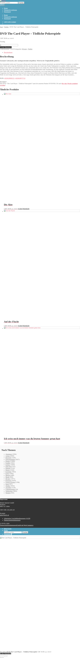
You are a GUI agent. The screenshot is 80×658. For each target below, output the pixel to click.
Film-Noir (8, 466)
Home (6, 8)
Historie (7, 468)
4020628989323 (9, 78)
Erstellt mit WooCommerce (25, 525)
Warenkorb (7, 12)
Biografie (8, 458)
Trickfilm (8, 487)
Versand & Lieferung (10, 10)
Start (1, 27)
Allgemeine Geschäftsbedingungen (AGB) (17, 518)
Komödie (8, 472)
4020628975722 (20, 78)
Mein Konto (7, 528)
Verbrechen (8, 491)
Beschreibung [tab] (8, 52)
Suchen (21, 3)
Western (7, 493)
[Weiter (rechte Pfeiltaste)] (3, 657)
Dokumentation (10, 459)
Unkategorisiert (10, 489)
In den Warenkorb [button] (23, 209)
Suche (6, 530)
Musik (7, 477)
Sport (7, 484)
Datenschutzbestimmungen (12, 520)
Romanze (8, 480)
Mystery (24, 49)
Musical (7, 475)
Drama (7, 461)
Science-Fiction (10, 482)
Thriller (6, 27)
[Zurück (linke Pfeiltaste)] (1, 657)
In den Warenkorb (6, 47)
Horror (7, 470)
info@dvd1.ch (4, 515)
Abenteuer (8, 454)
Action (7, 456)
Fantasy (7, 465)
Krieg (7, 473)
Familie (7, 463)
